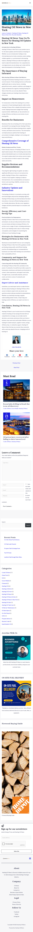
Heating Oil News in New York (10, 599)
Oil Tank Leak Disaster (10, 544)
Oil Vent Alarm (6, 610)
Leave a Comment (6, 33)
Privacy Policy (16, 902)
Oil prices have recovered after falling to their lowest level (16, 438)
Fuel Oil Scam (7, 552)
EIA (3, 578)
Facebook (16, 912)
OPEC (3, 616)
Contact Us (16, 890)
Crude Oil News (7, 408)
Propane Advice (6, 618)
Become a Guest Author (16, 892)
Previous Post (16, 363)
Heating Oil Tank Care (8, 605)
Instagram (16, 916)
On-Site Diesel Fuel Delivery (12, 539)
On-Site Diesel (6, 613)
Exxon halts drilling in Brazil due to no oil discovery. (16, 405)
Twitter (16, 914)
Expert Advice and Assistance (15, 283)
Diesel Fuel (5, 575)
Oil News (16, 885)
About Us (16, 888)
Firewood (4, 583)
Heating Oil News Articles (9, 597)
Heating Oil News (17, 33)
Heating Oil (5, 586)
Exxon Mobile (15, 408)
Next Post (16, 367)
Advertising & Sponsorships (16, 894)
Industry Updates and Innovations (12, 189)
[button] (30, 858)
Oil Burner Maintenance (8, 608)
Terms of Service (16, 904)
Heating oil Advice (7, 589)
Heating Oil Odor (6, 602)
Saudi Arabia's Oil (6, 624)
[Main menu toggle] (30, 3)
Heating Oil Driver (7, 591)
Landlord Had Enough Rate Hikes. (13, 557)
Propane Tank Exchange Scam (12, 548)
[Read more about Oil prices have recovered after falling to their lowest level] (16, 423)
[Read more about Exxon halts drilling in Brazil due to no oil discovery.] (16, 390)
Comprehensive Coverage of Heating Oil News (15, 142)
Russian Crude (5, 621)
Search (3, 522)
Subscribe (16, 851)
